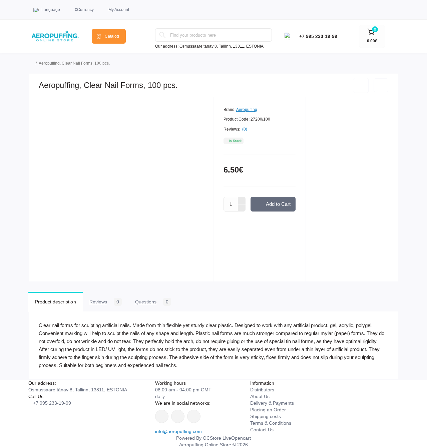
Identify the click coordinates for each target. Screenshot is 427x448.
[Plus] (242, 200)
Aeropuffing (246, 109)
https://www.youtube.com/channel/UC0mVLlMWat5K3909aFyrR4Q (193, 416)
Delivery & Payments (272, 403)
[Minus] (242, 208)
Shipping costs (265, 416)
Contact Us (262, 429)
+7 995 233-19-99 (318, 36)
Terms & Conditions (270, 423)
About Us (260, 396)
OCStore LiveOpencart (227, 438)
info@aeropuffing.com (178, 431)
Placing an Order (268, 409)
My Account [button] (118, 9)
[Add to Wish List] (361, 85)
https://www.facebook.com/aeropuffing (161, 416)
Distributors (262, 389)
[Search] (162, 35)
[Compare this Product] (381, 85)
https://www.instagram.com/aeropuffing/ (177, 416)
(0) (244, 129)
